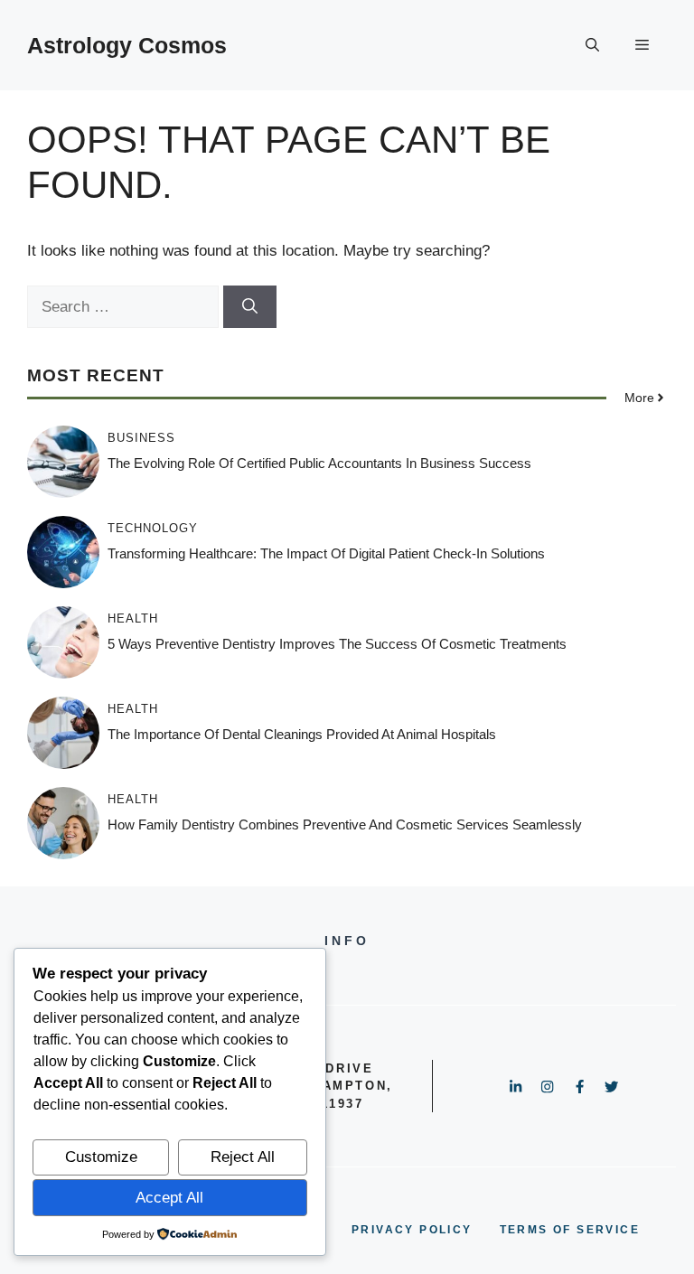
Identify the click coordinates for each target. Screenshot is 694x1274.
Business (141, 438)
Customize (101, 1157)
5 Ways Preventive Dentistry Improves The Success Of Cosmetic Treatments (337, 643)
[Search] (250, 307)
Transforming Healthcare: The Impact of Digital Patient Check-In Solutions (326, 553)
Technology (153, 528)
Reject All (243, 1157)
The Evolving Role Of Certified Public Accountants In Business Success (319, 463)
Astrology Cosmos (127, 45)
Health (133, 618)
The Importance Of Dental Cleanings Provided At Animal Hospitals (302, 734)
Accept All (169, 1197)
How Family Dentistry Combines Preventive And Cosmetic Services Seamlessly (345, 824)
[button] (592, 45)
